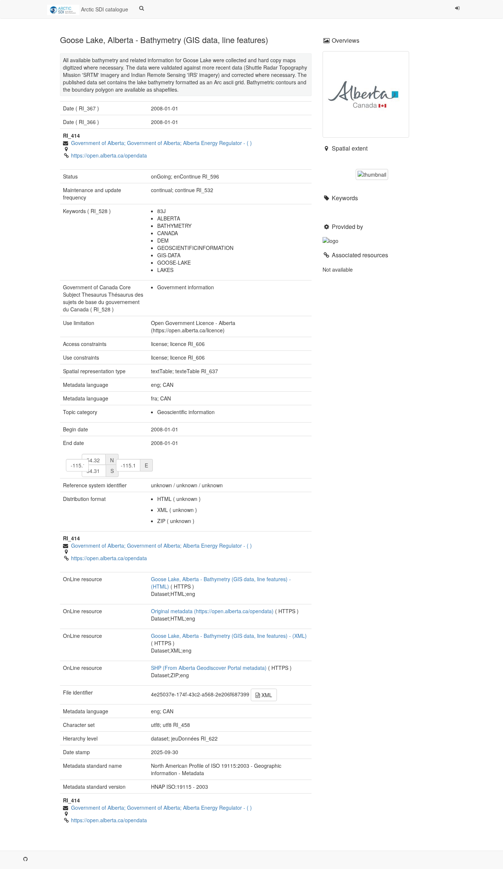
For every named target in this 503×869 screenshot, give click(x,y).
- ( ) (161, 142)
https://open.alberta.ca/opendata (109, 155)
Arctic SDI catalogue (104, 9)
